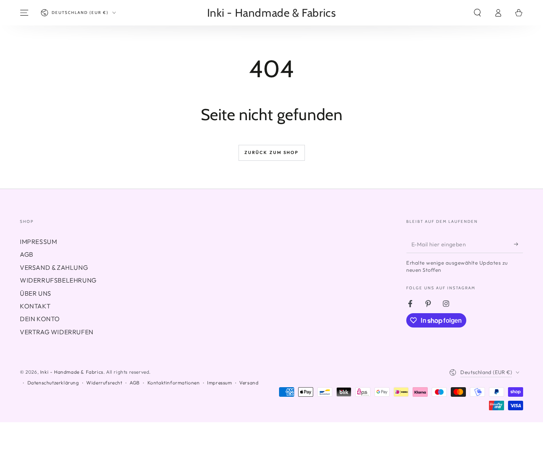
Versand (248, 383)
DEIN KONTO (40, 319)
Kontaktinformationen (173, 383)
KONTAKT (35, 306)
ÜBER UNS (35, 293)
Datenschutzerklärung (53, 383)
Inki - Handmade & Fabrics (71, 372)
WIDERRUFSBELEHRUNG (58, 280)
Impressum (219, 383)
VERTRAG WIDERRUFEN (56, 332)
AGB (26, 254)
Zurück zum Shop (271, 152)
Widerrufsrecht (104, 383)
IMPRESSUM (38, 242)
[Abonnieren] (518, 244)
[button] (477, 12)
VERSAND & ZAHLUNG (54, 267)
